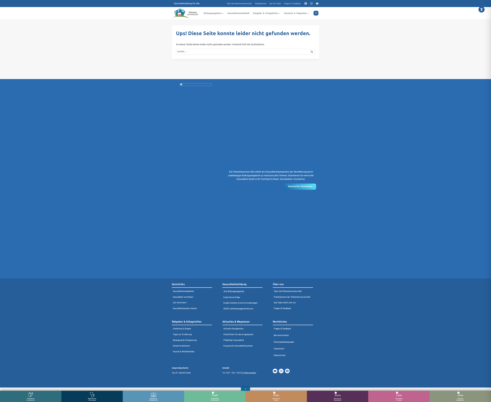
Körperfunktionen (181, 346)
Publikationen (260, 3)
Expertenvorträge (231, 297)
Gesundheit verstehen (183, 297)
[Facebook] (305, 3)
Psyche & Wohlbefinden (183, 352)
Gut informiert (180, 303)
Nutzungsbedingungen (284, 342)
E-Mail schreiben (249, 373)
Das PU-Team (275, 3)
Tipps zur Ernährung (182, 334)
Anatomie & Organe (182, 329)
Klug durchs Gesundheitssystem (238, 346)
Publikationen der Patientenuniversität (292, 297)
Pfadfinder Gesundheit (233, 340)
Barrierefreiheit (281, 335)
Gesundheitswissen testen (185, 308)
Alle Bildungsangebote (234, 291)
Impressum (279, 349)
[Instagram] (311, 3)
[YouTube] (317, 3)
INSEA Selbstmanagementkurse (238, 309)
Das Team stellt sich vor (285, 303)
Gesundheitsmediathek (238, 13)
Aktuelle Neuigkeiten (233, 329)
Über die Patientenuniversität (239, 3)
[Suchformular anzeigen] (316, 13)
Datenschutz (280, 355)
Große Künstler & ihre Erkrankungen (240, 303)
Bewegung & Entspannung (185, 340)
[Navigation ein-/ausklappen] (245, 389)
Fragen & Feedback (292, 3)
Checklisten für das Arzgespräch (238, 334)
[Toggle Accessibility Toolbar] (481, 9)
